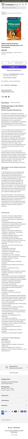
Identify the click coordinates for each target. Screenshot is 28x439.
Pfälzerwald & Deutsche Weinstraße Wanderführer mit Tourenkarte (11, 14)
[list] (14, 28)
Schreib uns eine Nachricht (16, 368)
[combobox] (14, 7)
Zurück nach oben (14, 372)
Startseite (3, 12)
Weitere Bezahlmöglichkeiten (14, 70)
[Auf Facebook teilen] (6, 96)
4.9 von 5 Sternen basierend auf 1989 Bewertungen (14, 431)
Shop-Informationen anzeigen (9, 77)
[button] (22, 4)
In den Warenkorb (19, 62)
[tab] (5, 102)
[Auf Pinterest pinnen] (8, 96)
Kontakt (24, 1)
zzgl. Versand (9, 52)
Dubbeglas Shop (7, 419)
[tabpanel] (14, 228)
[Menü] (25, 4)
